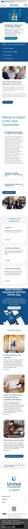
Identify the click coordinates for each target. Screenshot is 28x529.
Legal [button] (3, 502)
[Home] (14, 5)
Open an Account (10, 38)
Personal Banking (8, 58)
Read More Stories (9, 192)
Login (4, 5)
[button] (14, 148)
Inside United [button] (6, 496)
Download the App (14, 307)
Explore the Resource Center (14, 456)
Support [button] (4, 499)
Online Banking (8, 55)
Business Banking (8, 48)
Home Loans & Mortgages (11, 51)
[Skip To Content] (2, 0)
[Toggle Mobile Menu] (26, 5)
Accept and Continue (8, 527)
